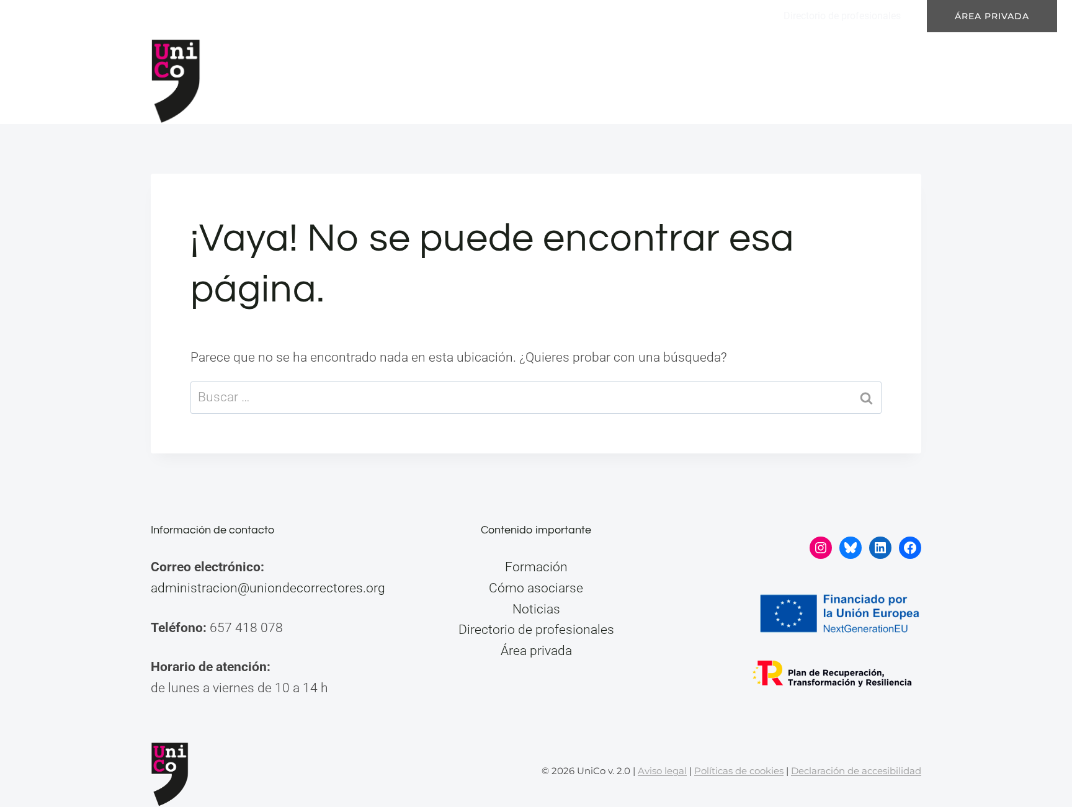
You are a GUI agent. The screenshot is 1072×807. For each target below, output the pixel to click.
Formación (655, 77)
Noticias (740, 77)
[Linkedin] (102, 16)
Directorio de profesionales (842, 16)
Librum (195, 16)
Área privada (992, 16)
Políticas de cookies (739, 771)
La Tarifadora (319, 16)
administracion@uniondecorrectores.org (268, 588)
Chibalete (251, 16)
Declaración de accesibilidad (856, 771)
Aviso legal (662, 771)
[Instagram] (30, 16)
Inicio (362, 77)
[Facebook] (138, 16)
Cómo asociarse (536, 588)
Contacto (879, 77)
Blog (809, 77)
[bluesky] (66, 16)
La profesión (558, 77)
